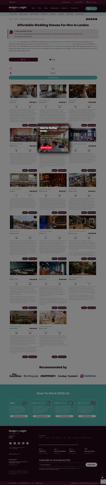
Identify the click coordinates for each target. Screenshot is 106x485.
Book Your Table (46, 147)
